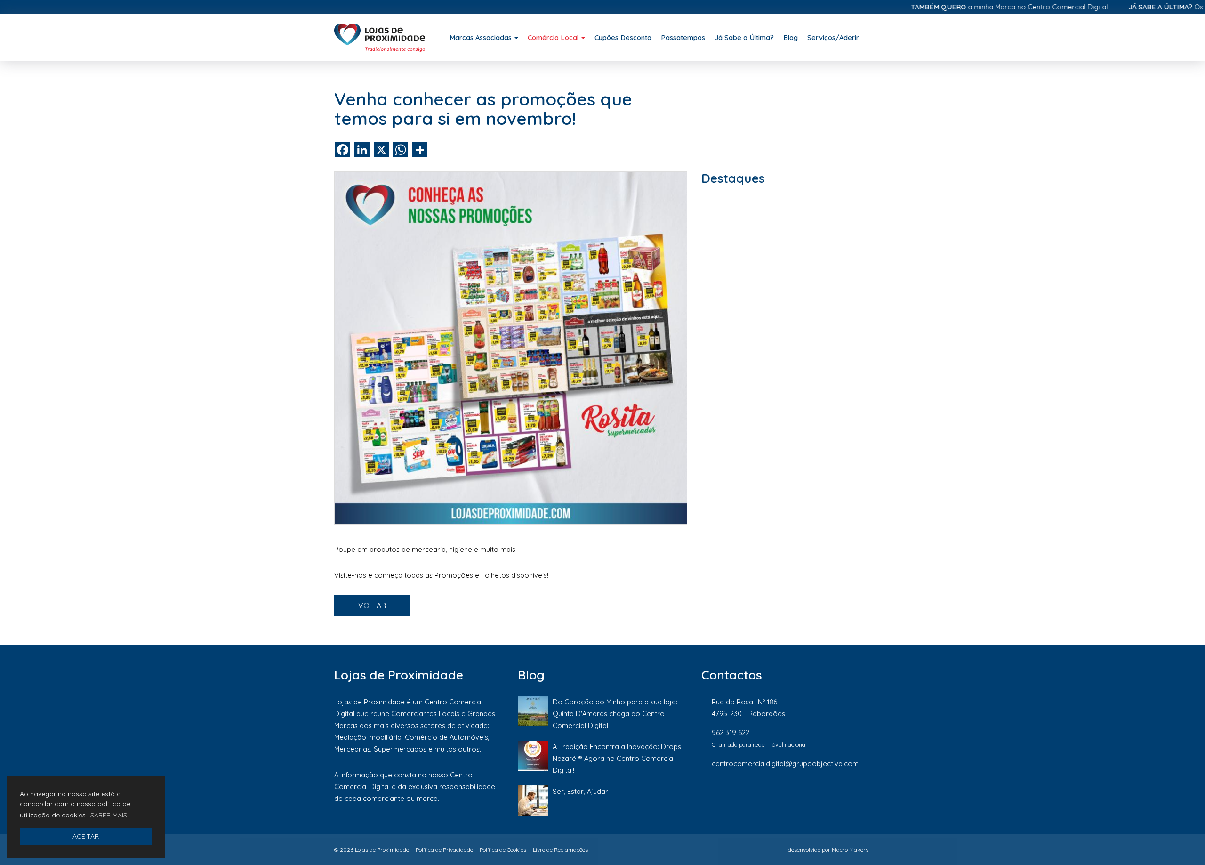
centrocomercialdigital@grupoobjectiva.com (785, 763)
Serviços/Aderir (833, 37)
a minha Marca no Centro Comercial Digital (980, 6)
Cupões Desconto (622, 37)
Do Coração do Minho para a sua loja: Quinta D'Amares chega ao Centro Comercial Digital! (615, 713)
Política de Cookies (503, 849)
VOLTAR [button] (372, 605)
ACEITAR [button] (85, 836)
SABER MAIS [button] (108, 815)
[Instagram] (803, 795)
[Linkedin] (835, 795)
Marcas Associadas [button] (482, 37)
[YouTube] (866, 795)
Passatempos (683, 37)
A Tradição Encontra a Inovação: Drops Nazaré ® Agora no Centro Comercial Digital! (617, 758)
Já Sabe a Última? (744, 37)
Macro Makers (850, 849)
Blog (790, 37)
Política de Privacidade (444, 849)
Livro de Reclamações (560, 849)
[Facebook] (771, 795)
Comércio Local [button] (554, 37)
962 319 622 (730, 732)
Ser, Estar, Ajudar (580, 791)
